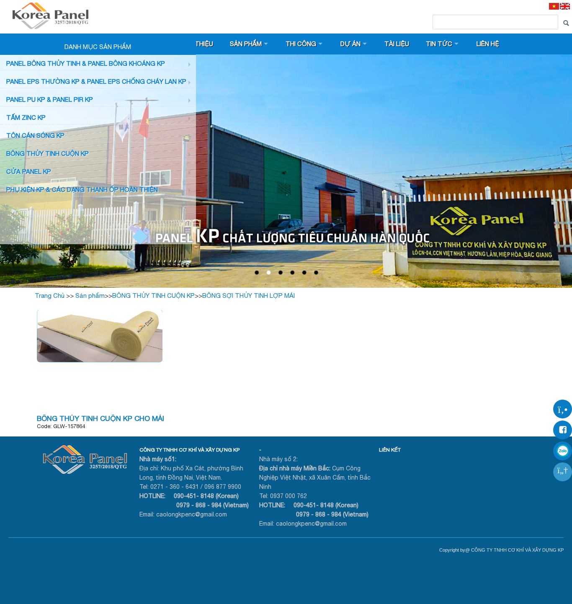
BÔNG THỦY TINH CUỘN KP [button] (47, 153)
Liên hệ (488, 43)
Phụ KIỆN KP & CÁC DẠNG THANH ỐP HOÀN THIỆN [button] (82, 189)
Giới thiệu (196, 43)
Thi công (301, 43)
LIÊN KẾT (390, 450)
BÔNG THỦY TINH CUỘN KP (153, 295)
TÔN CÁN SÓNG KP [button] (35, 135)
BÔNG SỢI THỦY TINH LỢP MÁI (248, 295)
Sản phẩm (246, 43)
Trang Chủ (49, 295)
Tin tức (439, 43)
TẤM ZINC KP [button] (26, 117)
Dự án (350, 43)
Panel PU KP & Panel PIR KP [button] (49, 99)
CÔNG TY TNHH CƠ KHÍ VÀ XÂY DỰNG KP (189, 450)
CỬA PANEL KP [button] (28, 171)
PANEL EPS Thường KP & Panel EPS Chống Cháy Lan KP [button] (96, 81)
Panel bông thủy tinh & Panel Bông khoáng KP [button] (85, 63)
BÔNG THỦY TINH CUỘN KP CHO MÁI (100, 418)
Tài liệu (396, 43)
